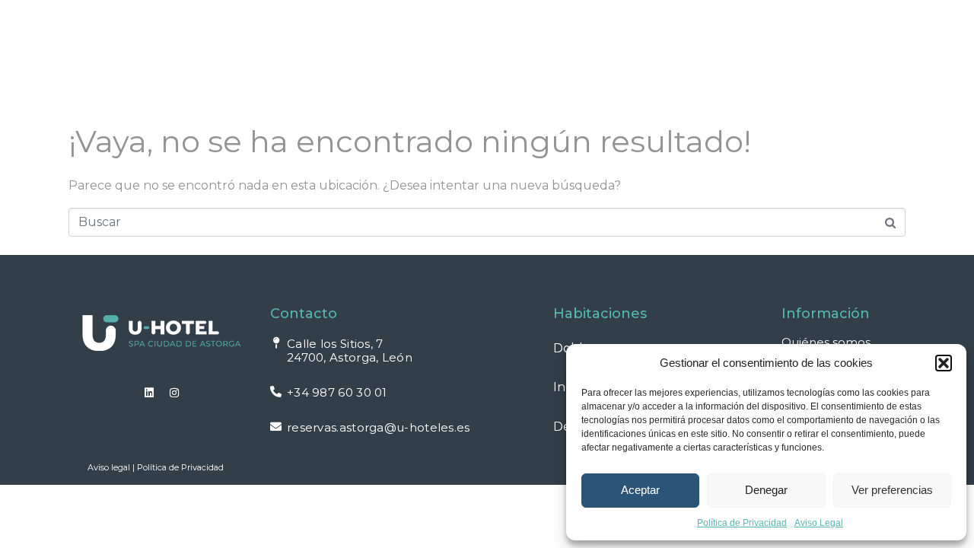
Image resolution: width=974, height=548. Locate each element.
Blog (692, 42)
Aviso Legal (818, 523)
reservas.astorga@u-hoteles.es (378, 427)
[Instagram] (174, 392)
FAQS (753, 42)
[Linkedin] (149, 392)
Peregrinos (610, 42)
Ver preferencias (892, 489)
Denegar (766, 489)
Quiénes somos (826, 342)
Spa (342, 42)
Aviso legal (109, 467)
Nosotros (415, 42)
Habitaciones (246, 42)
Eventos (504, 42)
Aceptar (640, 489)
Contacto (237, 77)
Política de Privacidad (742, 523)
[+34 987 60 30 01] (276, 391)
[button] (943, 363)
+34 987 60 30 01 (337, 392)
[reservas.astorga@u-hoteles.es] (276, 426)
